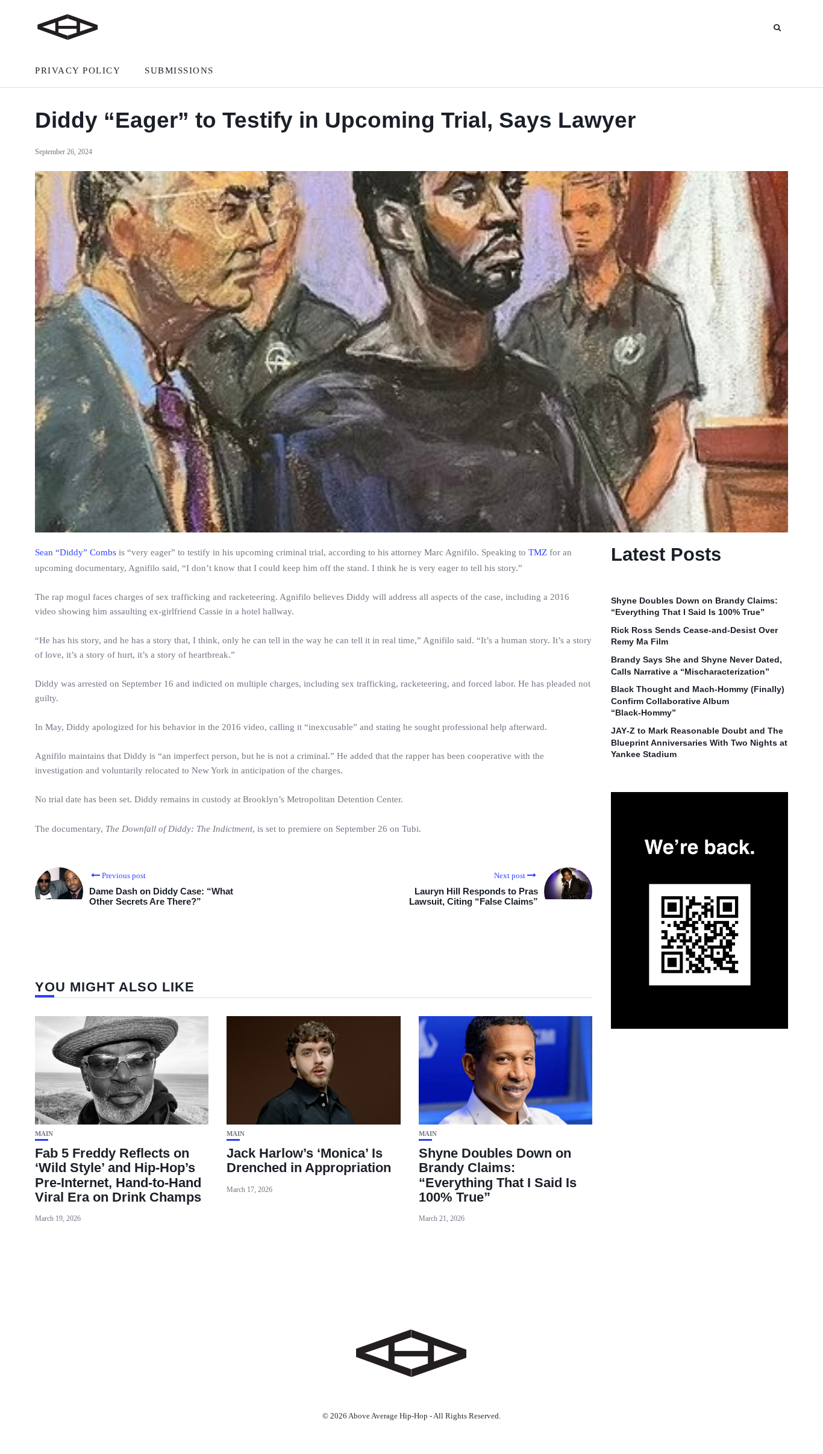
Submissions (179, 70)
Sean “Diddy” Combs (75, 552)
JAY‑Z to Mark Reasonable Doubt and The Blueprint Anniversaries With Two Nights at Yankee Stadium (699, 743)
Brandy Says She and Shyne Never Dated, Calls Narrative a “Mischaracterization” (696, 666)
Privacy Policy (77, 70)
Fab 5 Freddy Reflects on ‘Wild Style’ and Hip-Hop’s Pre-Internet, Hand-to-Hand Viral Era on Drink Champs (118, 1175)
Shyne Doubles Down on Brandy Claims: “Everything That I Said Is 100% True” (498, 1175)
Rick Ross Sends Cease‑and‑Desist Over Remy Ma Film (694, 636)
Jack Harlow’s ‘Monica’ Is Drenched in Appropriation (309, 1160)
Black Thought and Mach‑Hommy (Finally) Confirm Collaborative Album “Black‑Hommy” (697, 701)
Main (44, 1134)
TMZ (537, 552)
